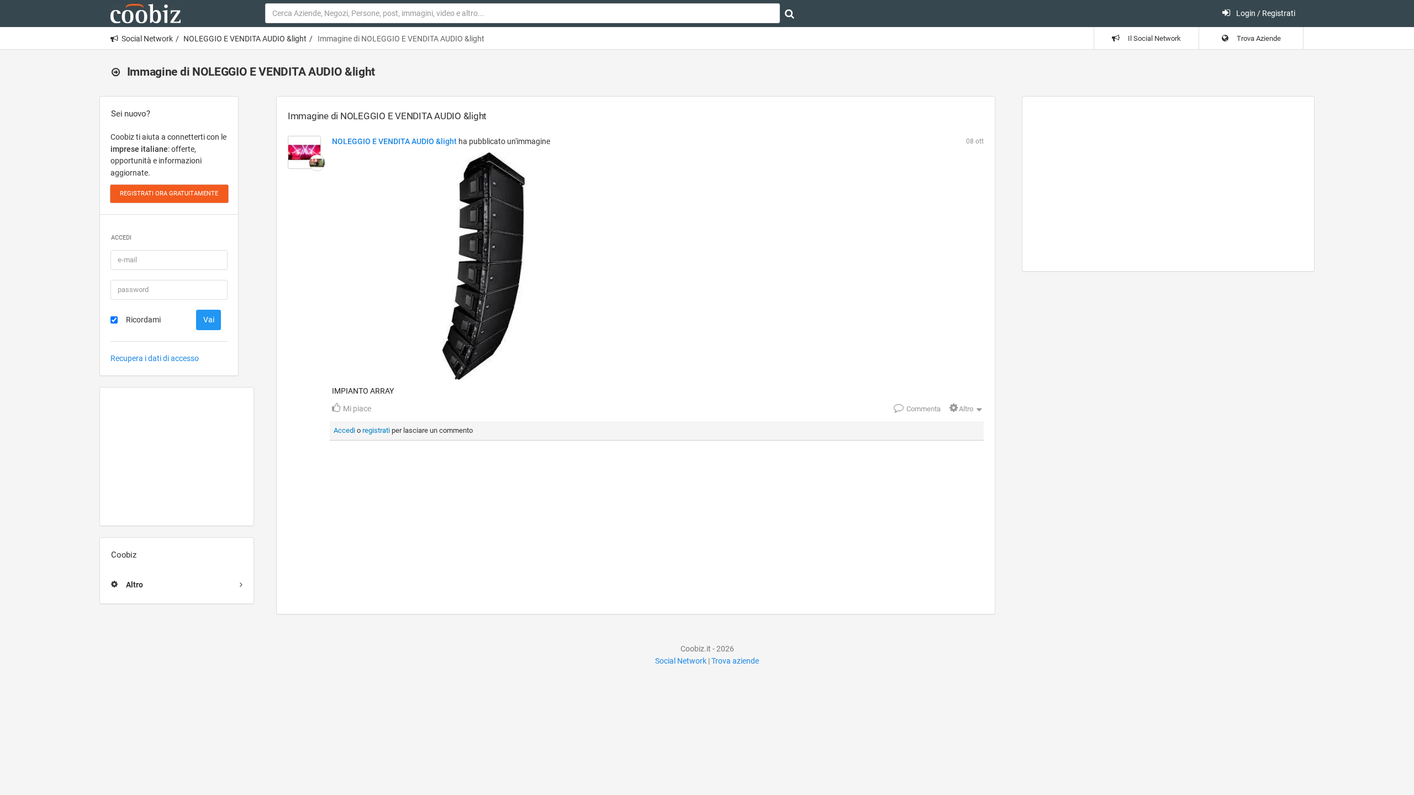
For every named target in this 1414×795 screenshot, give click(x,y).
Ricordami (143, 319)
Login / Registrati (1264, 13)
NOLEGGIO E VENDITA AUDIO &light (245, 38)
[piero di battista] (317, 163)
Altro (966, 409)
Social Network (147, 38)
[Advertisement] (177, 457)
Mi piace (356, 408)
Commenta (923, 409)
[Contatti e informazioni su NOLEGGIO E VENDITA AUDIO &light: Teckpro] (304, 152)
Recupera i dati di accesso (154, 358)
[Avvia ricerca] (789, 13)
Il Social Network (1153, 38)
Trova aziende (735, 660)
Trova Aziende (1258, 38)
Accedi (344, 430)
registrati (376, 430)
